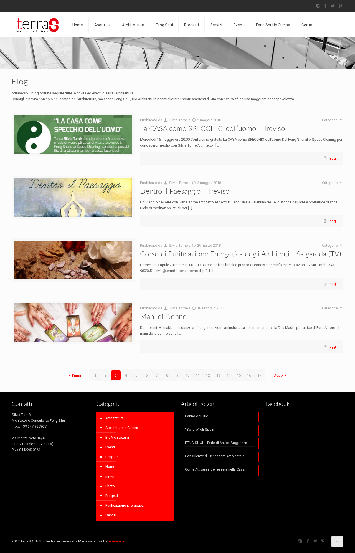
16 (249, 375)
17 (259, 375)
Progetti (111, 496)
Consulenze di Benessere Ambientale (214, 456)
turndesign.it (118, 541)
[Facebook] (325, 6)
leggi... (334, 158)
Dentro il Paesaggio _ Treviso (185, 191)
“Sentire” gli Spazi (199, 429)
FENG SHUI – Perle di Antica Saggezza (216, 443)
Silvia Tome (178, 120)
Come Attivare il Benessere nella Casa (215, 469)
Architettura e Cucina (121, 428)
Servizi (110, 515)
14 (228, 375)
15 (239, 375)
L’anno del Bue (196, 416)
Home (110, 466)
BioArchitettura (117, 437)
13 (218, 375)
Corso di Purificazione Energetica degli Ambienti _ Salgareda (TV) (240, 254)
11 (198, 375)
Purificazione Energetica (124, 505)
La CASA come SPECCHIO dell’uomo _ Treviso (212, 128)
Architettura (114, 418)
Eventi (110, 447)
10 (187, 375)
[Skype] (318, 6)
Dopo (278, 375)
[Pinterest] (340, 6)
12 (208, 375)
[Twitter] (333, 6)
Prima (76, 375)
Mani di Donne (163, 316)
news (109, 476)
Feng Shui (113, 457)
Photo (110, 486)
